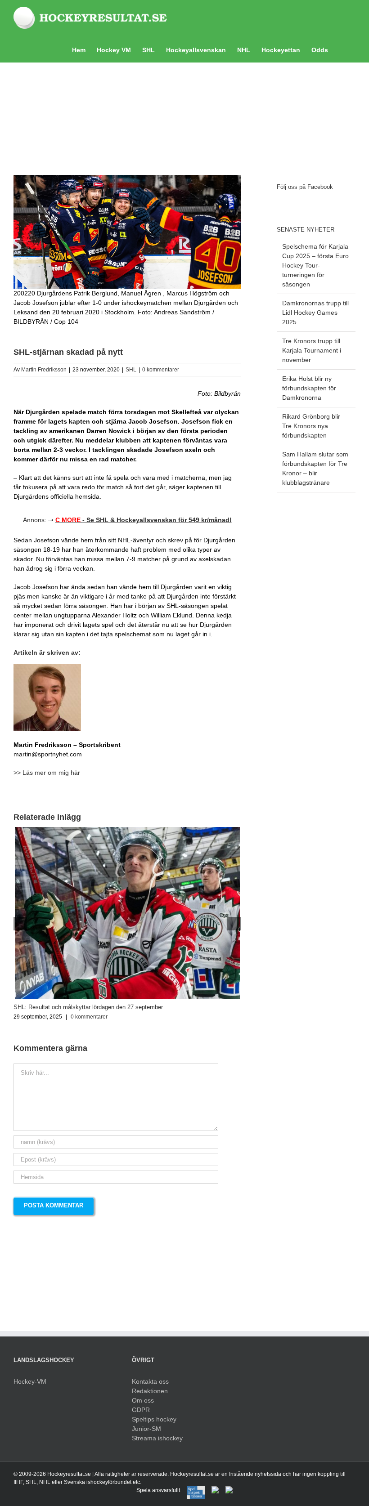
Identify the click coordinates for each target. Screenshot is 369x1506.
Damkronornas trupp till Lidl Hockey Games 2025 (315, 312)
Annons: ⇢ (127, 519)
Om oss (143, 1400)
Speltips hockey (154, 1419)
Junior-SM (146, 1428)
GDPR (141, 1409)
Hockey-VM (30, 1381)
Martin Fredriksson (44, 369)
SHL (131, 369)
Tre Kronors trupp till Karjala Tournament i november (311, 350)
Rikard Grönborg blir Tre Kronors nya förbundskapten (311, 426)
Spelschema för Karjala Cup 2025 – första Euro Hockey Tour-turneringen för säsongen (315, 265)
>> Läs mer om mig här (47, 772)
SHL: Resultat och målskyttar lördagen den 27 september (88, 1007)
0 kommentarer (160, 369)
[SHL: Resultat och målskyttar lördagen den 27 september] (127, 830)
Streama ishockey (157, 1438)
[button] (341, 49)
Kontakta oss (150, 1381)
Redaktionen (150, 1390)
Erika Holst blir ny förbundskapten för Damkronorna (309, 388)
